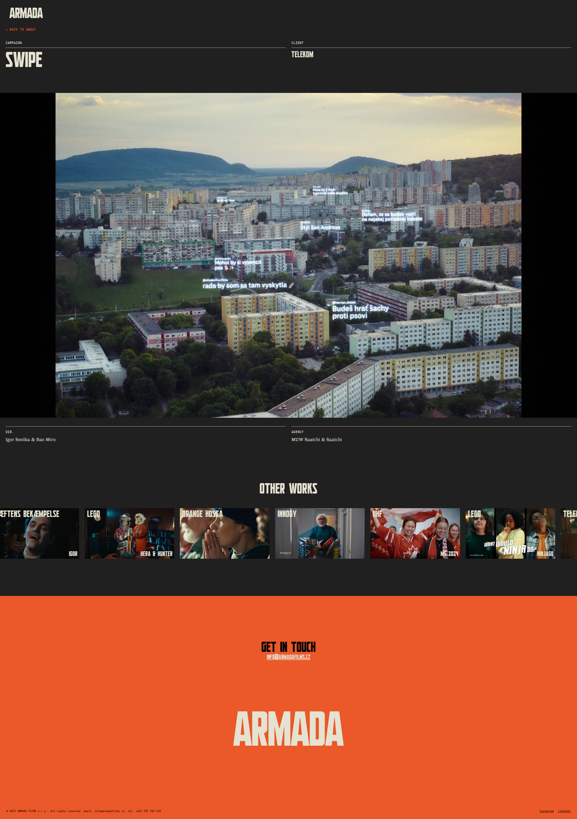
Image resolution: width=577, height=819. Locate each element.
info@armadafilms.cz (288, 657)
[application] (288, 255)
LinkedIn (564, 811)
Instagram (547, 811)
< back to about (21, 29)
